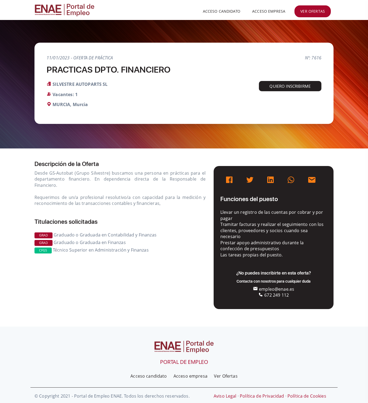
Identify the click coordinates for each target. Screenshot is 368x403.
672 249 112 (276, 295)
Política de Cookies (306, 396)
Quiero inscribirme (290, 86)
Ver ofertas (312, 11)
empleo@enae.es (276, 289)
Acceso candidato (221, 11)
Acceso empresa (268, 11)
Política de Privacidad (262, 396)
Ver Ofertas (226, 376)
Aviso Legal (225, 396)
